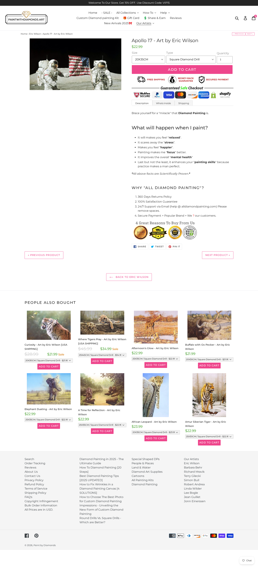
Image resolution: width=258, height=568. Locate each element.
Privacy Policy (34, 480)
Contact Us (32, 476)
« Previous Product (44, 255)
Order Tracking (35, 463)
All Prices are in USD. (39, 509)
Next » (250, 34)
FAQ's (28, 497)
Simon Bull (191, 480)
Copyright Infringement (41, 501)
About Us (31, 471)
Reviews (30, 467)
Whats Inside (163, 103)
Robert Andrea (194, 484)
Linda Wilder (193, 488)
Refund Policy (34, 484)
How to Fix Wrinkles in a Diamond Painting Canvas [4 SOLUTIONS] (100, 488)
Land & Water (141, 467)
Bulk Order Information (41, 505)
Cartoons (138, 476)
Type (169, 52)
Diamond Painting (144, 484)
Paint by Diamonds (45, 545)
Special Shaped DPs (146, 459)
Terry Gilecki (192, 476)
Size (134, 52)
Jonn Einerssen (195, 501)
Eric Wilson (192, 463)
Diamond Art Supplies (147, 471)
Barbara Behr (193, 467)
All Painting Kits (143, 480)
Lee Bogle (191, 492)
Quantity (223, 53)
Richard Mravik (194, 471)
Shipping (183, 103)
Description (142, 103)
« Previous (238, 34)
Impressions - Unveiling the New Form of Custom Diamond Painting (101, 510)
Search (29, 459)
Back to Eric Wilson (131, 277)
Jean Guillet (192, 497)
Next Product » (217, 255)
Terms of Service (36, 488)
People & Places (143, 463)
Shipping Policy (35, 492)
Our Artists (191, 459)
